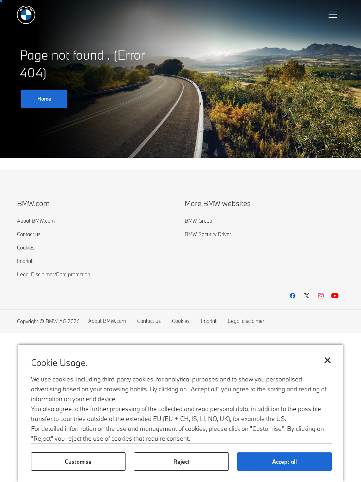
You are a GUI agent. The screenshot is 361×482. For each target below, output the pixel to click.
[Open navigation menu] (333, 15)
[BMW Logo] (26, 15)
